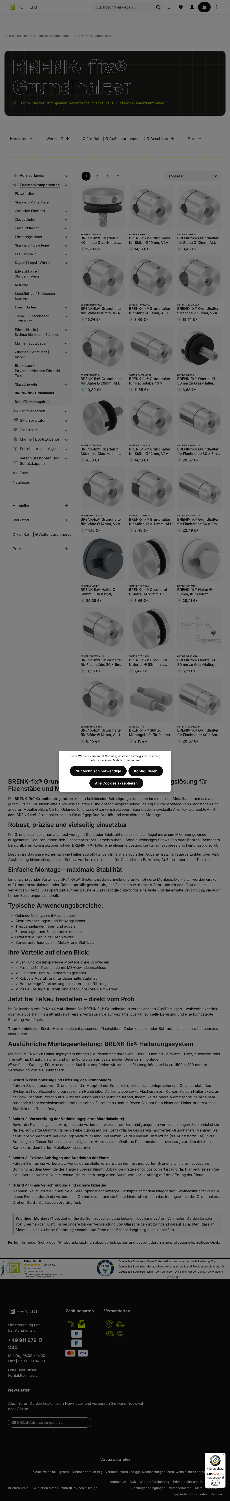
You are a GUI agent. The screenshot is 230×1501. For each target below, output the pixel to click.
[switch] (215, 1483)
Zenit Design (87, 1488)
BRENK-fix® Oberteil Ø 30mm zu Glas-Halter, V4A (196, 662)
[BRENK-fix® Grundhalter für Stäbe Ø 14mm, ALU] (103, 699)
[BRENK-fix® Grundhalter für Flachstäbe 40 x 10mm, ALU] (151, 348)
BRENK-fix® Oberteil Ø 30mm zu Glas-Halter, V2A (99, 451)
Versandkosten (116, 1472)
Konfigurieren (145, 771)
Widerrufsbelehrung (154, 1482)
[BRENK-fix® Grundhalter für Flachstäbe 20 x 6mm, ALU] (103, 629)
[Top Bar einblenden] (217, 7)
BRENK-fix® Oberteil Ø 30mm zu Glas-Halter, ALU (196, 380)
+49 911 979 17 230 (25, 1343)
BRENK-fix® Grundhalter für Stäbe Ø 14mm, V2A (101, 521)
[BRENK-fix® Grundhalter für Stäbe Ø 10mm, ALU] (151, 277)
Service (216, 1494)
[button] (66, 175)
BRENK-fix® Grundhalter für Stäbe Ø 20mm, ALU (101, 380)
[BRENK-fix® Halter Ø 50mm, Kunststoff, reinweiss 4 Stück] (199, 558)
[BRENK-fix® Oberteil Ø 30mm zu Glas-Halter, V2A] (103, 418)
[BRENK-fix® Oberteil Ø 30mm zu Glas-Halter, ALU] (199, 348)
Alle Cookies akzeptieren (116, 783)
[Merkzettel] (181, 7)
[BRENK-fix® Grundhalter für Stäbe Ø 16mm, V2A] (103, 277)
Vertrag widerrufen (115, 1459)
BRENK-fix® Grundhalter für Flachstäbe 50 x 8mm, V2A (199, 521)
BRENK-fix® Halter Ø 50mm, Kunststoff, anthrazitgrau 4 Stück (99, 591)
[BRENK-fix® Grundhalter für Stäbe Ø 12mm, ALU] (199, 207)
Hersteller (18, 138)
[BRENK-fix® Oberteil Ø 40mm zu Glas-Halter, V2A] (103, 207)
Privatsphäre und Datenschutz (195, 1482)
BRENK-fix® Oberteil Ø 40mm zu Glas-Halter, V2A (99, 240)
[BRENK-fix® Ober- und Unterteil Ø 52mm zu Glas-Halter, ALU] (151, 629)
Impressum (117, 1482)
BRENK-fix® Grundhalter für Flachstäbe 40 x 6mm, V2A (199, 732)
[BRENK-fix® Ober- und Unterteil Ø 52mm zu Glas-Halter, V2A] (151, 558)
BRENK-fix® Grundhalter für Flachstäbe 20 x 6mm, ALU (102, 662)
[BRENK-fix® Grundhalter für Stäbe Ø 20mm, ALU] (103, 348)
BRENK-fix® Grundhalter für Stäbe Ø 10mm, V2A (149, 240)
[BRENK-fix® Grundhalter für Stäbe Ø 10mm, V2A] (151, 207)
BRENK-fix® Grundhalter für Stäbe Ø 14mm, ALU (101, 732)
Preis (192, 138)
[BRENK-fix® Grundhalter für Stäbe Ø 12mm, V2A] (151, 418)
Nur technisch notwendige (98, 771)
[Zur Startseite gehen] (23, 7)
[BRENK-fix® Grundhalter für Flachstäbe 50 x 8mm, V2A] (199, 488)
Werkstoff (54, 138)
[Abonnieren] (87, 1422)
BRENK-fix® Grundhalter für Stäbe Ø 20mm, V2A (198, 310)
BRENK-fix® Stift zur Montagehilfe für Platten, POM (150, 732)
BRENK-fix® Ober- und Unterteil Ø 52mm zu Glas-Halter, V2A (148, 591)
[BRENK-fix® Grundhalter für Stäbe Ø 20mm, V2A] (199, 277)
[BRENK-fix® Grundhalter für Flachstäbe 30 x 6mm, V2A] (199, 418)
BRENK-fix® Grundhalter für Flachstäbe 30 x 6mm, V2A (199, 451)
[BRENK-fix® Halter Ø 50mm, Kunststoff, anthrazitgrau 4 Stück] (103, 558)
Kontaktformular (22, 1375)
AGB (133, 1482)
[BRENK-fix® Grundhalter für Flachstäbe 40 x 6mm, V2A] (199, 699)
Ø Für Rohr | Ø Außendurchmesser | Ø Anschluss (125, 138)
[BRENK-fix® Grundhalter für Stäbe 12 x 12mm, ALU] (151, 488)
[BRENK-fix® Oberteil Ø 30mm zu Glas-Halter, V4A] (199, 629)
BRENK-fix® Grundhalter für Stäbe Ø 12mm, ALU (198, 240)
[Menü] (169, 7)
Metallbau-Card (206, 1488)
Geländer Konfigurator (190, 1494)
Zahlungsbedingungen (148, 1488)
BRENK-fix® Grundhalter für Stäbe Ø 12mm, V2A (149, 451)
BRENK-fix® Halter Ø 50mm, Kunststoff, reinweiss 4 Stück (194, 591)
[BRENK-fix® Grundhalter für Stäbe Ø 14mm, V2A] (103, 488)
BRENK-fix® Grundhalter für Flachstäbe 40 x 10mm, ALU (149, 380)
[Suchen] (158, 7)
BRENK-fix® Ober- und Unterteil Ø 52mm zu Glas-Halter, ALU (148, 662)
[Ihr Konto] (192, 7)
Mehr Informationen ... (127, 760)
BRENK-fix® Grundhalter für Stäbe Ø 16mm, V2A (101, 310)
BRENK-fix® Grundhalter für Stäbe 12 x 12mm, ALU (151, 521)
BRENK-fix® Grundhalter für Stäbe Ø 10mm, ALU (149, 310)
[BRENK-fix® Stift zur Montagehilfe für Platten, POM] (151, 699)
